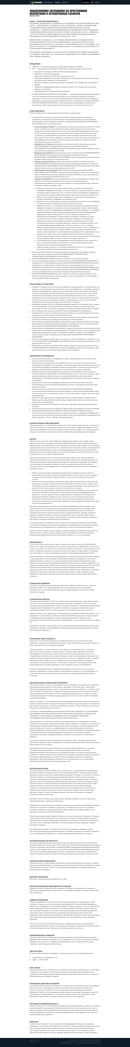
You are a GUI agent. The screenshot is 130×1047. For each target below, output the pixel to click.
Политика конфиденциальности (66, 1043)
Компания (65, 2)
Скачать (97, 2)
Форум (98, 1043)
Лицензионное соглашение (81, 1043)
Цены (92, 2)
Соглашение (85, 2)
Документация (92, 1043)
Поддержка (58, 2)
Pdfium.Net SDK (48, 2)
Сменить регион (33, 1041)
